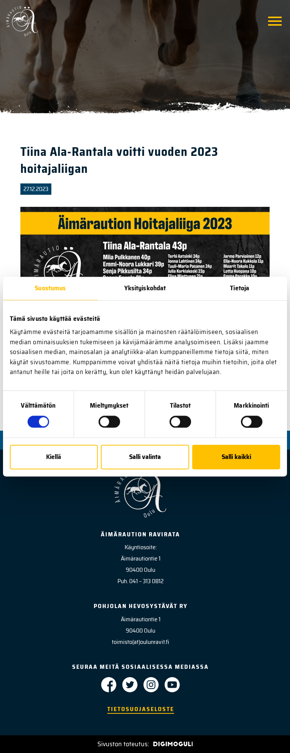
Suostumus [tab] (50, 288)
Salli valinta (145, 457)
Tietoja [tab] (239, 288)
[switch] (109, 422)
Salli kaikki (236, 457)
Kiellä (53, 457)
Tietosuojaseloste (140, 709)
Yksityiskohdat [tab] (145, 288)
